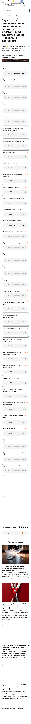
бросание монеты (7, 521)
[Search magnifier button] (27, 10)
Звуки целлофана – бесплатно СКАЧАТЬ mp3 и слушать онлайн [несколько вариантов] (15, 647)
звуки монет (6, 523)
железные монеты (19, 521)
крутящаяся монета (17, 523)
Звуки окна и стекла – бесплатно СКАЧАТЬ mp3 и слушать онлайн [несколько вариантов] (13, 568)
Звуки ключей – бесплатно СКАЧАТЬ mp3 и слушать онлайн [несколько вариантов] (14, 687)
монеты (26, 523)
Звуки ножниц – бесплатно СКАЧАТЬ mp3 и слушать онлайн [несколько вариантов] (14, 606)
